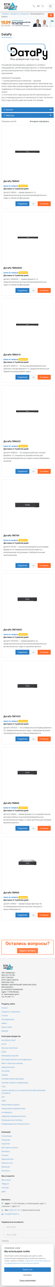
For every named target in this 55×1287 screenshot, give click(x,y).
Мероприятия (7, 1159)
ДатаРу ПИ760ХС (12, 629)
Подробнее (22, 204)
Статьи (4, 1015)
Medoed (4, 1031)
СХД (3, 1086)
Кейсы (4, 1023)
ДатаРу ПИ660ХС (12, 268)
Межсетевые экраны (10, 1105)
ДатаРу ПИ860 (11, 803)
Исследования (7, 1019)
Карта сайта (6, 1027)
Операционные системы (11, 1120)
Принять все (27, 1270)
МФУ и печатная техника (12, 1063)
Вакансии (5, 1167)
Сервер (4, 1075)
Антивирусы (6, 1112)
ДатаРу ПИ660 (11, 181)
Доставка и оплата (9, 1147)
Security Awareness (9, 1048)
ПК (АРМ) (5, 1071)
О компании (6, 1136)
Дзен (3, 1191)
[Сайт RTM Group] (10, 6)
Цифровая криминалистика (13, 1116)
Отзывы (5, 1155)
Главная (5, 14)
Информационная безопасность (15, 1124)
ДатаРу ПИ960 (11, 892)
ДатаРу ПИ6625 (12, 441)
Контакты (5, 1171)
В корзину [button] (44, 204)
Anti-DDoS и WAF (8, 1040)
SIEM (3, 1101)
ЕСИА (3, 1052)
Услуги (4, 1008)
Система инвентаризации (12, 1079)
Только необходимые (27, 1280)
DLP (3, 1097)
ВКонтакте (6, 1180)
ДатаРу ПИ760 (11, 535)
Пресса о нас (7, 1163)
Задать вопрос (27, 950)
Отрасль (5, 1241)
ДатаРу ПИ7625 (12, 716)
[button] (43, 6)
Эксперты (5, 1151)
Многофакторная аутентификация (16, 1059)
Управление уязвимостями (13, 1108)
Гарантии (5, 1144)
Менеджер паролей (9, 1056)
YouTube (5, 1188)
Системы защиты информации (14, 1083)
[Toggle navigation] (50, 6)
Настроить (27, 1275)
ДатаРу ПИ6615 (12, 354)
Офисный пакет (8, 1067)
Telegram (5, 1184)
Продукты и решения (19, 14)
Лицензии (5, 1140)
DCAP (3, 1044)
